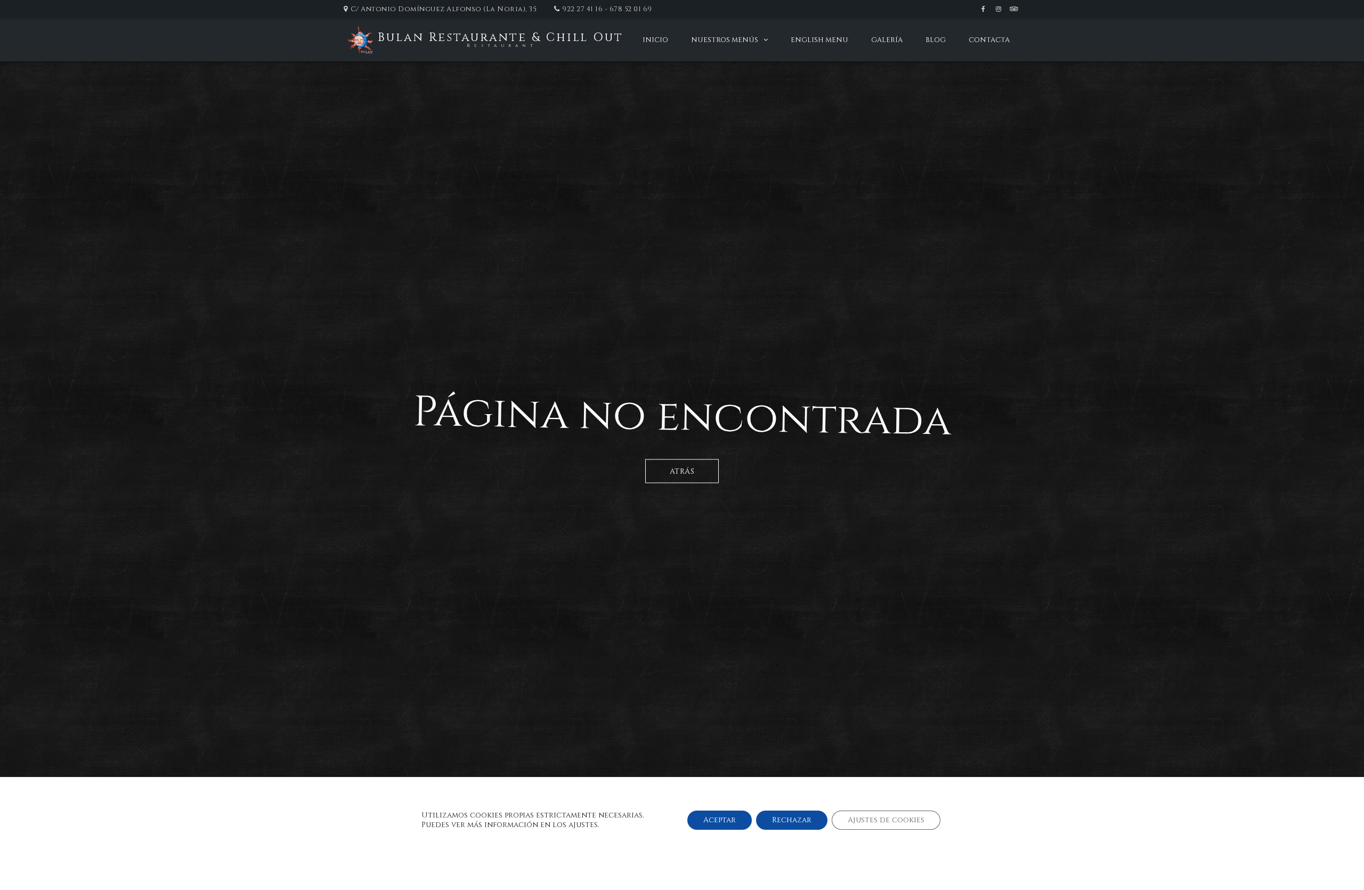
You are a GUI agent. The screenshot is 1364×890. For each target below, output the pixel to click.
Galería (887, 40)
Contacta (989, 40)
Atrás (682, 471)
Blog (935, 40)
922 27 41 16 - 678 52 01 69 (607, 9)
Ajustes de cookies (886, 820)
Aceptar (719, 820)
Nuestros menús (724, 40)
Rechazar (791, 820)
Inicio (655, 40)
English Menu (819, 40)
